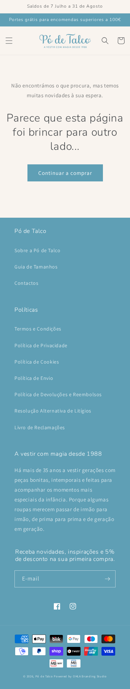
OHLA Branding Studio (90, 676)
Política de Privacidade (41, 345)
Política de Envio (33, 378)
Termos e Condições (37, 328)
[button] (9, 41)
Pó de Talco (44, 676)
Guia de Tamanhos (36, 266)
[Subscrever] (107, 578)
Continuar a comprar (65, 172)
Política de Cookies (36, 361)
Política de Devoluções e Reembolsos (58, 394)
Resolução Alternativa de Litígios (52, 410)
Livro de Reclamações (39, 427)
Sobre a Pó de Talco (37, 250)
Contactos (26, 283)
